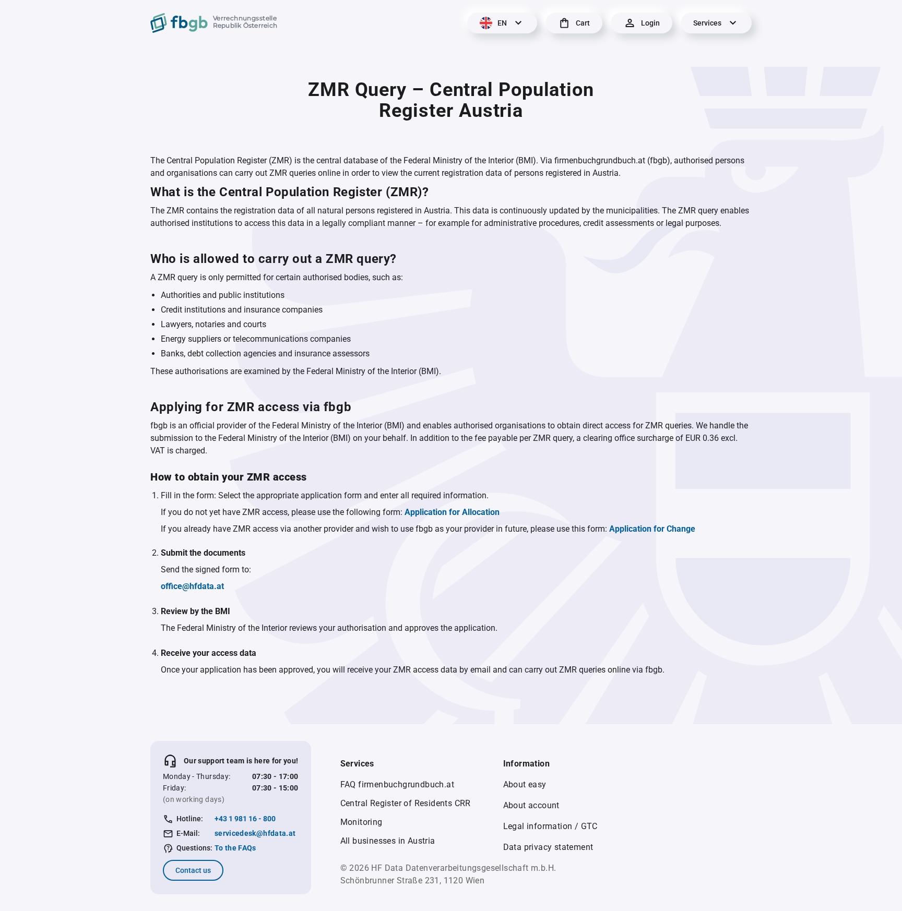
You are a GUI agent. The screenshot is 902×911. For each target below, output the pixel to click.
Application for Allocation (452, 512)
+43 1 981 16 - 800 (245, 818)
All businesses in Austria (387, 841)
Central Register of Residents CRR (405, 803)
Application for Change (652, 529)
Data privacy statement (548, 847)
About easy (525, 784)
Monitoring (361, 822)
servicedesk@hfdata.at (255, 833)
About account (531, 805)
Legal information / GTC (550, 826)
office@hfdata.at (192, 586)
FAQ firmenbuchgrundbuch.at (397, 784)
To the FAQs (235, 848)
